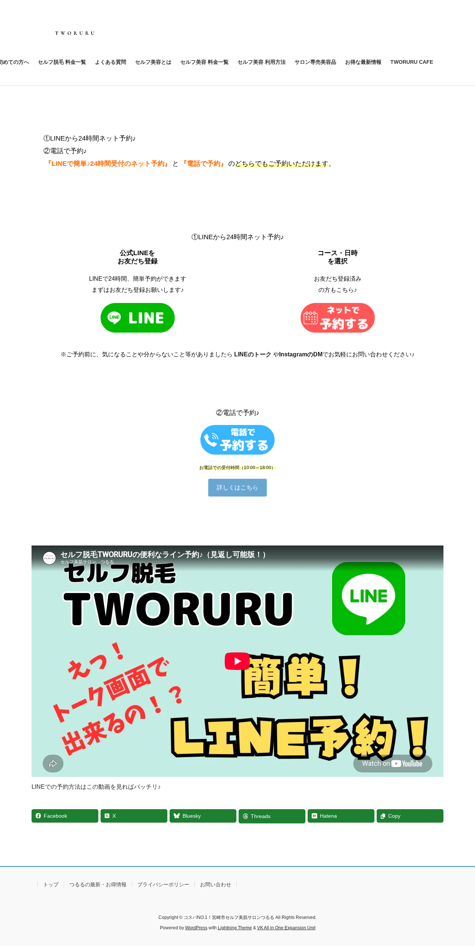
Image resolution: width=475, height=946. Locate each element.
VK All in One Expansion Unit (286, 927)
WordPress (196, 927)
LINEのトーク (253, 354)
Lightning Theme (235, 927)
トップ (51, 884)
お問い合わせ (215, 884)
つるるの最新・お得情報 (98, 884)
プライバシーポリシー (163, 884)
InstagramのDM (300, 354)
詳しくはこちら (237, 487)
